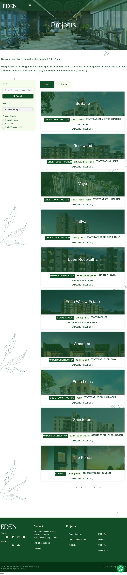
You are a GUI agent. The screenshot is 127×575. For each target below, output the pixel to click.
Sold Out (72, 545)
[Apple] (12, 545)
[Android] (18, 545)
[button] (30, 5)
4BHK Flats (103, 551)
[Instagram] (18, 536)
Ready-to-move (75, 534)
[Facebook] (7, 536)
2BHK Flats (103, 540)
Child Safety (20, 568)
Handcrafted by (110, 566)
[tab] (47, 84)
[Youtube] (23, 536)
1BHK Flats (103, 534)
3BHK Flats (103, 545)
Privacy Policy (7, 568)
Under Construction (77, 540)
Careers (37, 549)
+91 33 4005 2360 (42, 543)
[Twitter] (12, 536)
